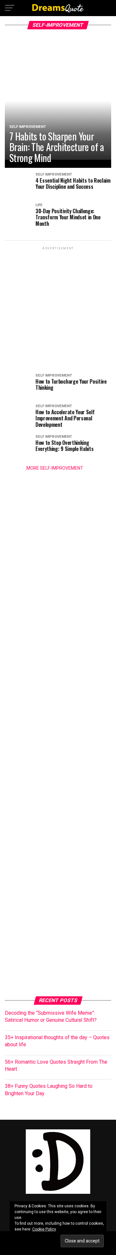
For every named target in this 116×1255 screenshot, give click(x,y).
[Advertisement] (58, 309)
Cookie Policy (44, 1229)
